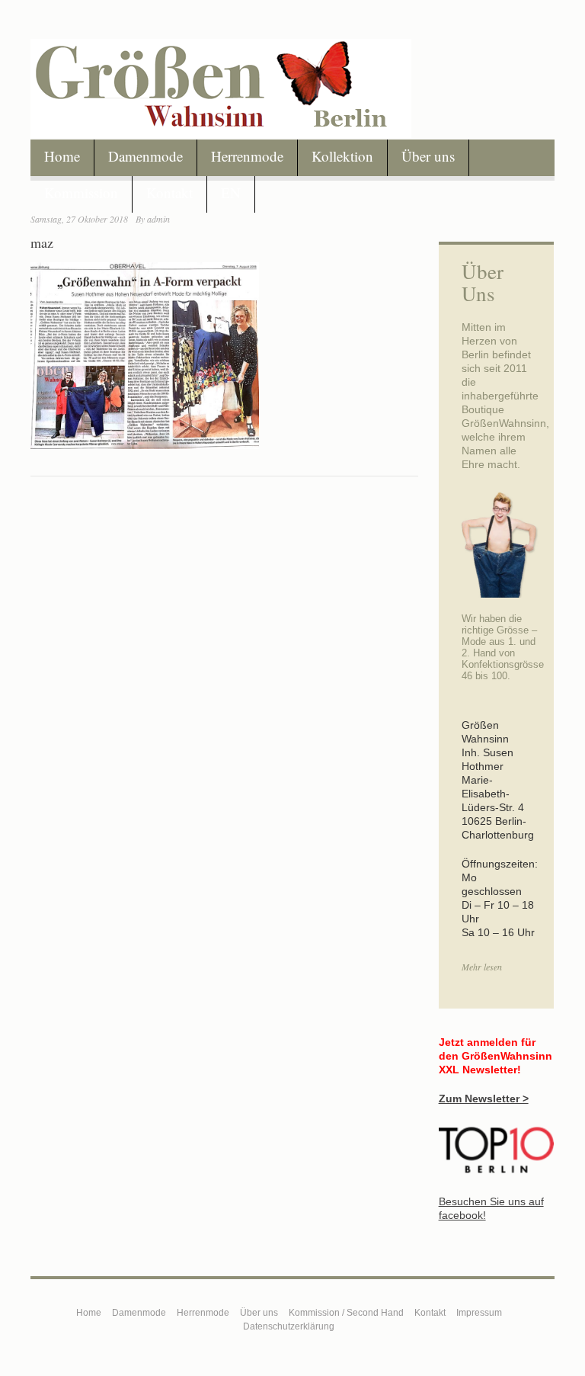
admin (158, 219)
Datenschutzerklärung (288, 1326)
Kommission (81, 192)
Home (62, 155)
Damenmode (145, 155)
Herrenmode (247, 155)
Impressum (479, 1312)
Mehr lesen (482, 967)
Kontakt (169, 192)
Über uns (428, 155)
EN (231, 192)
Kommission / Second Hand (346, 1312)
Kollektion (342, 155)
